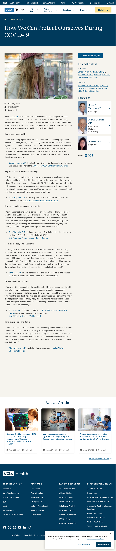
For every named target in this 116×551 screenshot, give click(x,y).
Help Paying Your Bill (67, 506)
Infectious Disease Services (88, 85)
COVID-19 (14, 116)
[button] (12, 3)
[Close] (110, 533)
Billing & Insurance (66, 502)
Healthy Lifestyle (98, 72)
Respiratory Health (85, 77)
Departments (92, 493)
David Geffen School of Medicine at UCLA (40, 200)
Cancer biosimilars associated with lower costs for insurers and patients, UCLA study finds (94, 436)
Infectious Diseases (85, 74)
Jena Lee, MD (15, 272)
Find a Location (37, 493)
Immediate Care (37, 497)
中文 (4, 502)
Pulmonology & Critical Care (96, 88)
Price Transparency (66, 510)
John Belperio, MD (17, 197)
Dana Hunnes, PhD (17, 310)
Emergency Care (37, 502)
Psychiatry (106, 74)
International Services (11, 497)
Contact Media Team (95, 513)
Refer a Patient (32, 3)
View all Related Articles (99, 458)
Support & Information (67, 514)
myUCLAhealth (49, 3)
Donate (63, 3)
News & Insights (17, 19)
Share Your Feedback (11, 493)
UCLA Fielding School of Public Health (25, 316)
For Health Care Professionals (98, 502)
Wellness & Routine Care (68, 523)
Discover (83, 10)
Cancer (80, 72)
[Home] (5, 19)
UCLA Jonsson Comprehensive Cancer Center (28, 238)
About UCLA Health (94, 489)
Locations (67, 10)
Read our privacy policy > (95, 539)
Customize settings (84, 544)
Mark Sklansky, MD (17, 348)
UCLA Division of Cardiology (88, 91)
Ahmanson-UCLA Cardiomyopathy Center (50, 165)
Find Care (31, 10)
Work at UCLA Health (95, 522)
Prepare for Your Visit (67, 489)
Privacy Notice (28, 535)
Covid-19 (88, 72)
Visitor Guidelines (65, 493)
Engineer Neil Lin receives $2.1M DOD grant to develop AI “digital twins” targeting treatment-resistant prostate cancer (21, 439)
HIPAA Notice (15, 535)
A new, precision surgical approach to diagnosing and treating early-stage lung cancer (57, 436)
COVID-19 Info (64, 519)
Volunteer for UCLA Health (97, 526)
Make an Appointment (39, 506)
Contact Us (79, 3)
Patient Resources (48, 10)
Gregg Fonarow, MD (17, 163)
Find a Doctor (103, 10)
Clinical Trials (36, 514)
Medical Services (37, 510)
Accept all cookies (103, 544)
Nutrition (97, 74)
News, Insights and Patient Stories (100, 497)
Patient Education (65, 497)
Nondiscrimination (43, 535)
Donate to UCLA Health (96, 517)
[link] (86, 155)
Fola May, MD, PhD (17, 232)
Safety (95, 77)
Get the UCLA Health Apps (13, 514)
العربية (5, 506)
